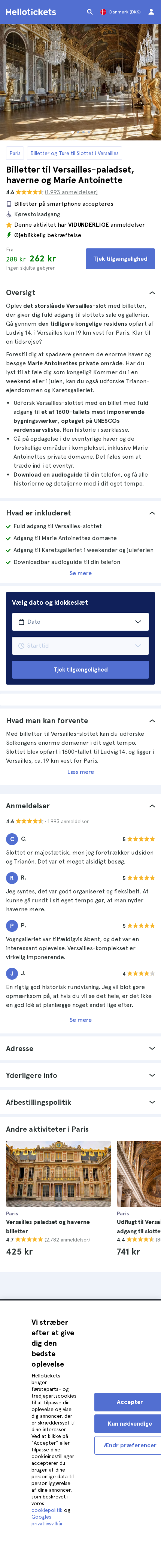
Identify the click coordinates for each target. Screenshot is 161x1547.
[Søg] (90, 12)
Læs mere (80, 771)
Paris (15, 153)
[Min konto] (151, 12)
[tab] (80, 292)
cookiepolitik (47, 1510)
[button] (80, 292)
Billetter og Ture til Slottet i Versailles (74, 153)
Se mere (81, 573)
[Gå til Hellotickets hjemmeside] (32, 12)
